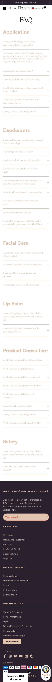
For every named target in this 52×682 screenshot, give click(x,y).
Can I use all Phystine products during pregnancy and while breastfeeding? (19, 43)
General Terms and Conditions (18, 626)
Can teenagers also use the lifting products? (21, 285)
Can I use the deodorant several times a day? (21, 80)
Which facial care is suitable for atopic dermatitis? (19, 396)
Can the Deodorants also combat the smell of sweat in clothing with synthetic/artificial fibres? (22, 222)
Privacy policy (10, 630)
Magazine (7, 558)
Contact (7, 585)
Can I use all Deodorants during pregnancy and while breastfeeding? (23, 142)
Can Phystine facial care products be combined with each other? (23, 89)
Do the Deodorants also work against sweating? (22, 192)
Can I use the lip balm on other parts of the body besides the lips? (21, 101)
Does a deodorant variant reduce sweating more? (20, 202)
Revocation (12, 641)
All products (9, 535)
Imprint (6, 621)
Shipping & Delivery (12, 612)
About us (7, 544)
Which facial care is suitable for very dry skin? (22, 386)
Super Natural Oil (11, 553)
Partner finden (10, 594)
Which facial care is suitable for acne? (18, 369)
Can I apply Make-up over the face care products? (19, 275)
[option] (26, 2)
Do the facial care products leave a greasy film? (22, 265)
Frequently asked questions (16, 580)
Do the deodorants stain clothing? (17, 213)
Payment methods (12, 616)
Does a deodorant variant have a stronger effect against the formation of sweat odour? (23, 182)
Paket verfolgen (10, 575)
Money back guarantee (14, 539)
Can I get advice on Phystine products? (19, 112)
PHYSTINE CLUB (11, 549)
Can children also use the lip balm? (17, 406)
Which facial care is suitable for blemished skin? (22, 361)
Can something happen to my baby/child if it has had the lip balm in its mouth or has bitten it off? (23, 317)
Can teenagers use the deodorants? (18, 71)
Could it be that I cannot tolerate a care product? (19, 468)
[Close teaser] (29, 672)
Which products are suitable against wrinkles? (22, 423)
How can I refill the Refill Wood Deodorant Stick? (20, 170)
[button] (36, 8)
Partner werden (10, 590)
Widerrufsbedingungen (14, 635)
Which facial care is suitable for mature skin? (21, 377)
